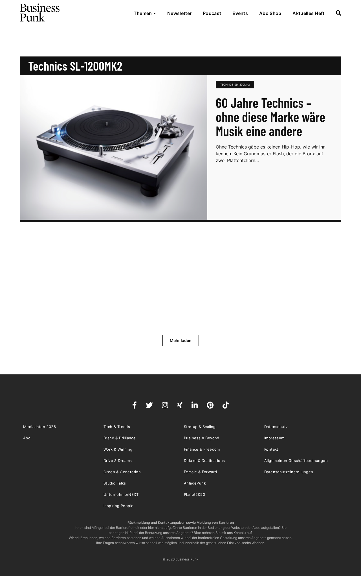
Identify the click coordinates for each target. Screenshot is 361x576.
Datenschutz (276, 426)
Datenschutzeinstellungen (288, 472)
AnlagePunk (195, 483)
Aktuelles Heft (308, 13)
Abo (26, 438)
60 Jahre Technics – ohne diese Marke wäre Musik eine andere (270, 116)
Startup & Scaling (200, 426)
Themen (143, 13)
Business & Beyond (201, 438)
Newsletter (179, 13)
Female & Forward (200, 472)
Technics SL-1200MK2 (235, 84)
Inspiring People (118, 505)
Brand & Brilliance (120, 438)
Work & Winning (118, 449)
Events (240, 13)
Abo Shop (270, 13)
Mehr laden (180, 340)
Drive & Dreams (118, 460)
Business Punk (40, 12)
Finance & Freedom (202, 449)
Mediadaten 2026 (39, 426)
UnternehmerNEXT (121, 494)
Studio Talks (115, 483)
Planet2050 (194, 494)
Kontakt (271, 449)
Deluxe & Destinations (204, 460)
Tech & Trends (117, 426)
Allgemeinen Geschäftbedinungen (296, 460)
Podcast (212, 13)
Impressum (274, 438)
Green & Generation (122, 472)
